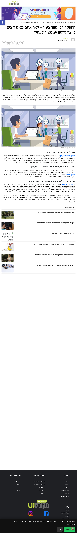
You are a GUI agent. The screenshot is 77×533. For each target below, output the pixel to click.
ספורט (19, 490)
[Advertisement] (54, 370)
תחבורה (67, 516)
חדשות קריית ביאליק (39, 481)
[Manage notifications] (72, 528)
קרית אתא (42, 487)
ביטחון (67, 481)
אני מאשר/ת (69, 529)
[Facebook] (46, 513)
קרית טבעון (42, 490)
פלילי (67, 507)
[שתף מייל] (9, 43)
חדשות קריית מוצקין (39, 484)
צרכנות (67, 510)
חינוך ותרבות (17, 481)
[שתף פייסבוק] (4, 43)
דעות (67, 487)
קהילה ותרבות (65, 513)
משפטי (19, 484)
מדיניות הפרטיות (69, 524)
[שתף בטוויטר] (18, 43)
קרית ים (43, 493)
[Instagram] (30, 513)
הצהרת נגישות (65, 496)
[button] (2, 22)
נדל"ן (19, 487)
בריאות (67, 484)
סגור (59, 529)
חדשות (67, 493)
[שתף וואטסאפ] (13, 43)
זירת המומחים (62, 23)
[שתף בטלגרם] (22, 43)
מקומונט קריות (71, 23)
